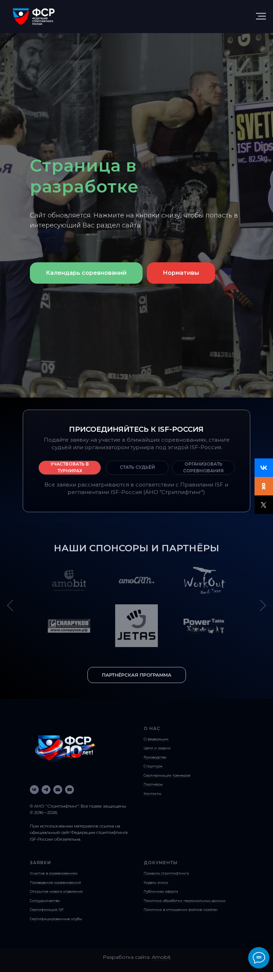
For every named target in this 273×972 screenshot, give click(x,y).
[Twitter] (264, 504)
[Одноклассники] (264, 486)
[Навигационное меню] (261, 16)
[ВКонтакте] (264, 467)
